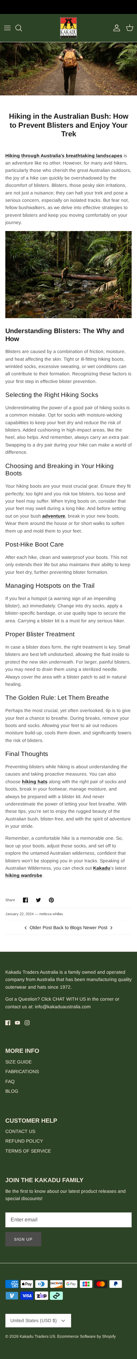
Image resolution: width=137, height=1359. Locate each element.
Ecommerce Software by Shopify (86, 1336)
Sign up (23, 1239)
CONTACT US (20, 1131)
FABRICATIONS (22, 1071)
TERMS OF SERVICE (28, 1151)
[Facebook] (7, 1022)
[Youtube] (17, 1022)
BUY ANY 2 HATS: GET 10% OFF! (69, 8)
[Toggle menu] (7, 28)
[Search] (22, 28)
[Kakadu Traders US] (68, 28)
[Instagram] (27, 1022)
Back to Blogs (67, 927)
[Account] (115, 28)
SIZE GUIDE (18, 1061)
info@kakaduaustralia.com (63, 1006)
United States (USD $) (33, 1320)
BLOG (11, 1091)
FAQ (10, 1081)
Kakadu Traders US (37, 1336)
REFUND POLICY (24, 1141)
